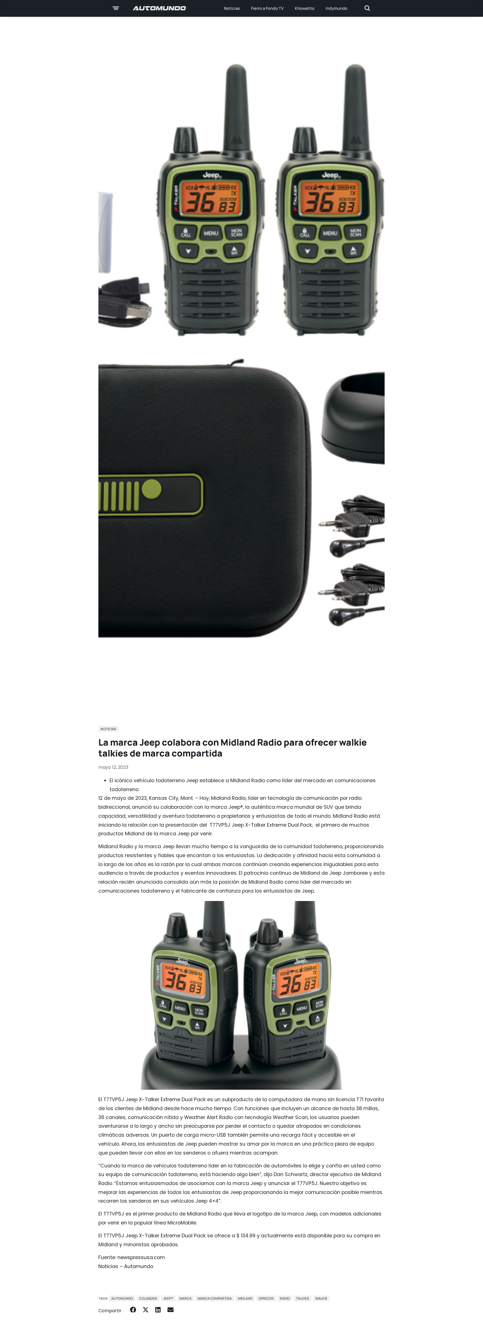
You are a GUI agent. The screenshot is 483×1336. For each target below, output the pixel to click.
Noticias (232, 8)
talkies (302, 1298)
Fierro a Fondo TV (267, 8)
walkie (321, 1298)
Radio (285, 1298)
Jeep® (168, 1298)
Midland (245, 1298)
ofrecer (266, 1298)
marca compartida (215, 1298)
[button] (133, 1310)
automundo (122, 1298)
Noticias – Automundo (125, 1266)
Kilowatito (304, 8)
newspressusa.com (141, 1257)
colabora (148, 1298)
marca (185, 1298)
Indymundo (336, 8)
